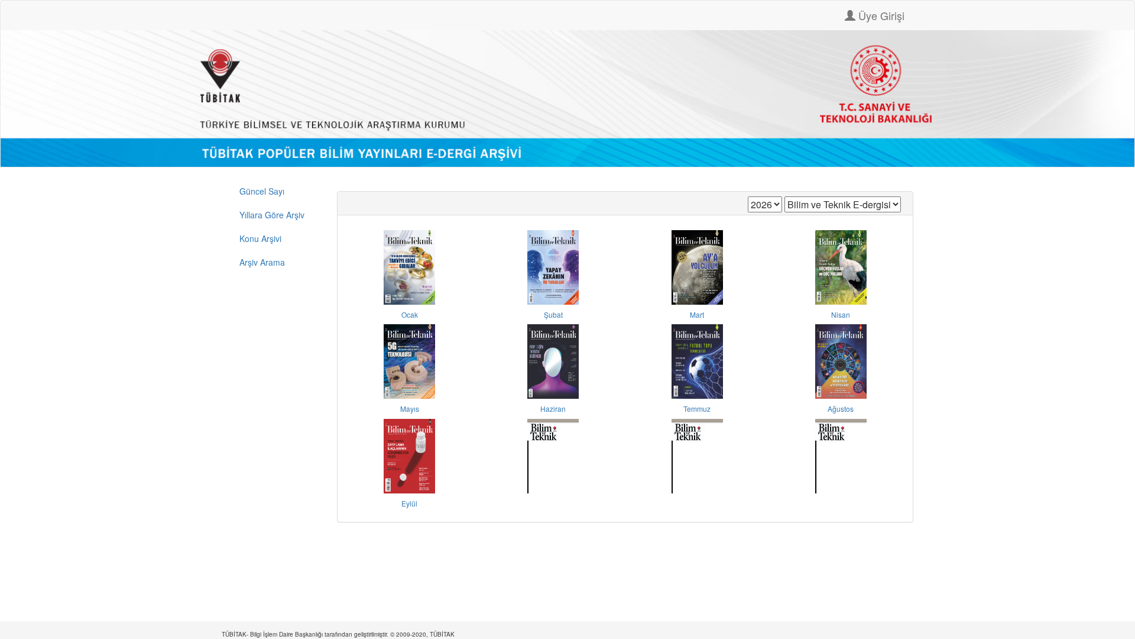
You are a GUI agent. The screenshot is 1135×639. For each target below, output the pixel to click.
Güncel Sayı (261, 191)
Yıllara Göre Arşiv (271, 215)
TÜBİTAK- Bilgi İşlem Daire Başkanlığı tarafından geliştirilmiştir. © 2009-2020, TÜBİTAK (338, 634)
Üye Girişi (879, 15)
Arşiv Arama (262, 262)
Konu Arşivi (260, 238)
